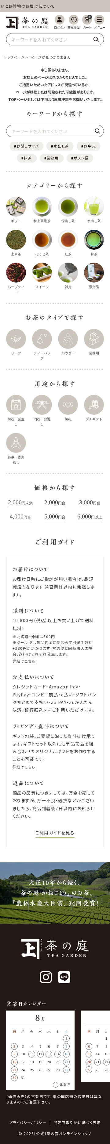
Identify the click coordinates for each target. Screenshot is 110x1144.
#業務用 (51, 157)
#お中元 (88, 145)
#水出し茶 (60, 145)
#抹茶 (26, 157)
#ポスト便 (80, 157)
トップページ (14, 57)
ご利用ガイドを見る (55, 833)
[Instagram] (46, 977)
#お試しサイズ (26, 145)
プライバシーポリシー (27, 1122)
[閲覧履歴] (74, 22)
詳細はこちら (24, 661)
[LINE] (64, 977)
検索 (96, 39)
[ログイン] (59, 22)
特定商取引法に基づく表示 (77, 1122)
